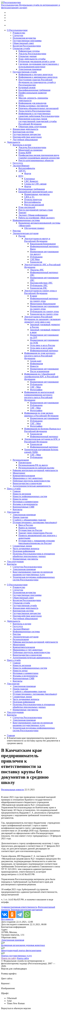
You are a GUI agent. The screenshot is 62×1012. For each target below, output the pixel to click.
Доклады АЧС (37, 270)
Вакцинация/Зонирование (43, 244)
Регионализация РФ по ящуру (33, 465)
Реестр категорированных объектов (36, 160)
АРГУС (22, 171)
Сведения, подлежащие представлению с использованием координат (38, 65)
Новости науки (20, 499)
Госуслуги (18, 163)
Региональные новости (12, 789)
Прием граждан (20, 517)
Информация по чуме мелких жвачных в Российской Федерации (41, 414)
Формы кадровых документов (33, 105)
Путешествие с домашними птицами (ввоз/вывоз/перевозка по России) (36, 541)
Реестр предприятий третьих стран (35, 210)
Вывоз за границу (27, 527)
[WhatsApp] (27, 914)
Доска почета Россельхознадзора (34, 111)
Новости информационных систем (30, 496)
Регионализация (21, 460)
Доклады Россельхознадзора (32, 53)
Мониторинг (19, 473)
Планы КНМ (24, 152)
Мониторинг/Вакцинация (43, 303)
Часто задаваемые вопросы (26, 548)
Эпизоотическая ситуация (25, 233)
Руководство (19, 33)
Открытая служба (21, 48)
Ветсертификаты (26, 168)
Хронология (36, 262)
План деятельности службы (32, 59)
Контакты (17, 509)
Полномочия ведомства (24, 38)
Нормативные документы (37, 194)
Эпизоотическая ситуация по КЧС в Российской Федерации (42, 440)
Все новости (7, 919)
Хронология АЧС (38, 288)
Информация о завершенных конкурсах (38, 77)
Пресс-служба (14, 488)
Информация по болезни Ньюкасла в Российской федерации (42, 429)
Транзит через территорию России (35, 533)
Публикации (36, 257)
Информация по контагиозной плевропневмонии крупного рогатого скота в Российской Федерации (39, 396)
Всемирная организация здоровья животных (23, 945)
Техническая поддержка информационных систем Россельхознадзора (34, 578)
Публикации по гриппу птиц (44, 311)
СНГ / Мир (35, 387)
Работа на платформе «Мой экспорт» (36, 217)
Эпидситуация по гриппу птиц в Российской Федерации (40, 291)
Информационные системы (26, 220)
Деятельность (13, 142)
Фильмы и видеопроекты (25, 504)
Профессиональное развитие (32, 92)
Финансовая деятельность (25, 129)
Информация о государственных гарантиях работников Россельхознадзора (38, 114)
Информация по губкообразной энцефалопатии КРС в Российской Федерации (41, 376)
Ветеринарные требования (31, 189)
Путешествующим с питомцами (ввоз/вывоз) (35, 522)
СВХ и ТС (29, 197)
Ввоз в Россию (25, 525)
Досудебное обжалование (25, 139)
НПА (21, 95)
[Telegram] (19, 914)
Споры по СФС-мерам (35, 184)
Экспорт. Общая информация (32, 215)
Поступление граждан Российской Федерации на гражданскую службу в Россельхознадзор (37, 82)
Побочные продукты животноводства (31, 481)
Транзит (22, 212)
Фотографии (36, 389)
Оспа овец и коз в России (42, 345)
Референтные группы (29, 51)
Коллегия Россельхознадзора (27, 46)
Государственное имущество (27, 134)
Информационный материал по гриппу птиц (44, 299)
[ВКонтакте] (4, 914)
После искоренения (39, 371)
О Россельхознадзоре (17, 30)
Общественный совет (23, 43)
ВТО (20, 176)
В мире (33, 296)
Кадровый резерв (26, 87)
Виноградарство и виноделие (27, 483)
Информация (36, 363)
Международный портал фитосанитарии (21, 950)
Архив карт (35, 361)
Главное (17, 491)
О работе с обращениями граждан (29, 520)
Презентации (24, 462)
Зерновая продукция (21, 909)
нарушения (36, 909)
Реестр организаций (34, 204)
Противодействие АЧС (41, 283)
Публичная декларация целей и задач (36, 61)
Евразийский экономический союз (35, 191)
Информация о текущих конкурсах (35, 74)
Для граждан (13, 512)
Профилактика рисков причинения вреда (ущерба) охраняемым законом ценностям (39, 156)
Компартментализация (24, 475)
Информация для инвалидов (32, 103)
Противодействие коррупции (27, 137)
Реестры (17, 230)
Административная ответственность (19, 907)
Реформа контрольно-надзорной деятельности (35, 470)
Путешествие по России (30, 530)
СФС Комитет (31, 181)
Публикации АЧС (39, 285)
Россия (21, 236)
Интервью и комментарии (25, 501)
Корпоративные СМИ (23, 507)
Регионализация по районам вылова (36, 467)
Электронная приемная (29, 69)
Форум (27, 173)
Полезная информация (24, 551)
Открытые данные (27, 56)
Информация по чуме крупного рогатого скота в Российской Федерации (39, 356)
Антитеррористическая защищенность (32, 486)
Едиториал (29, 178)
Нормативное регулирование (44, 369)
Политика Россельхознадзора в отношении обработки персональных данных (34, 555)
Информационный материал (44, 350)
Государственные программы (27, 40)
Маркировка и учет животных (28, 478)
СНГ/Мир (35, 259)
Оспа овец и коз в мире (41, 348)
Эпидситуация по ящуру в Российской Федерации (37, 239)
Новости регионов (22, 494)
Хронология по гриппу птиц (44, 314)
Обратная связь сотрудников (32, 126)
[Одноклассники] (12, 914)
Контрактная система (23, 132)
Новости (34, 366)
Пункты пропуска (33, 199)
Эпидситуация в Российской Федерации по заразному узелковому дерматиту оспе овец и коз (42, 319)
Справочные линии (22, 546)
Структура (18, 35)
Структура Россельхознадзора (27, 566)
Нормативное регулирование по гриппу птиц (44, 307)
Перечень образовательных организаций (38, 108)
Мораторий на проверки (30, 150)
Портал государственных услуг (16, 955)
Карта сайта (23, 958)
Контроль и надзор (22, 145)
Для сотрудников (15, 561)
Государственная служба (25, 72)
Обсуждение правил (34, 228)
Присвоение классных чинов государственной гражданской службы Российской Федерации (37, 121)
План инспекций (26, 207)
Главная (11, 735)
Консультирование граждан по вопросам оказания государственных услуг (33, 573)
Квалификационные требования (34, 90)
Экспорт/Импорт (21, 165)
